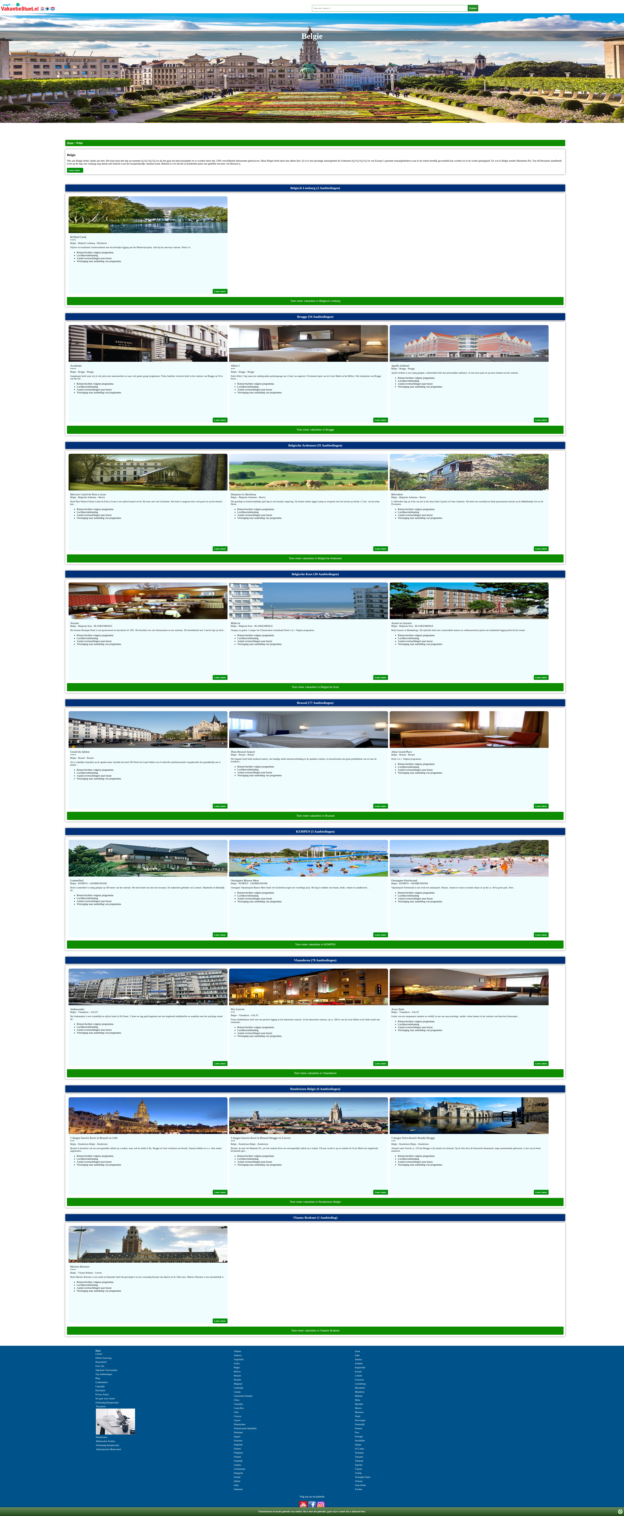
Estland (237, 1449)
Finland (237, 1457)
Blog (97, 1378)
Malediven (359, 1392)
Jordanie (359, 1363)
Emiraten (238, 1440)
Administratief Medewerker (108, 1449)
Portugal (359, 1436)
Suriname (359, 1453)
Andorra (237, 1355)
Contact (98, 1354)
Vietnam (359, 1481)
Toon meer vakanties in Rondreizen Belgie (315, 1201)
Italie (357, 1355)
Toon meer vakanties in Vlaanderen (315, 1073)
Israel (357, 1351)
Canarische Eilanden (243, 1396)
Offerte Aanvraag (103, 1358)
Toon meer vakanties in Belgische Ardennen (315, 558)
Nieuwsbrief (101, 1362)
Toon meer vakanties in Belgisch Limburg (315, 301)
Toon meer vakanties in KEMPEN (315, 944)
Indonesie (238, 1489)
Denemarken (239, 1424)
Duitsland (238, 1432)
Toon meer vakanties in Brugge (315, 429)
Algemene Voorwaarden (106, 1370)
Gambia (237, 1465)
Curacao (237, 1416)
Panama (358, 1428)
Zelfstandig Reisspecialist (107, 1402)
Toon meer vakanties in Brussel (315, 815)
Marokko (359, 1404)
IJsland (237, 1481)
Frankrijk (238, 1461)
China (236, 1400)
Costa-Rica (239, 1408)
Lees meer (74, 170)
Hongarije (238, 1473)
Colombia (238, 1404)
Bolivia (237, 1371)
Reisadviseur (101, 1437)
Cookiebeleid (101, 1382)
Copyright (100, 1386)
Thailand (359, 1461)
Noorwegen (360, 1420)
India (236, 1485)
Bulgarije (238, 1384)
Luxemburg (360, 1384)
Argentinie (239, 1359)
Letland (358, 1375)
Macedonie (360, 1388)
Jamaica (358, 1359)
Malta (357, 1400)
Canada (237, 1392)
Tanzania (359, 1457)
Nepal (357, 1416)
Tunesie (358, 1469)
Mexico (358, 1408)
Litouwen (359, 1380)
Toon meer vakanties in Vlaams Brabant (315, 1330)
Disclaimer (100, 1390)
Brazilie (237, 1380)
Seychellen (360, 1440)
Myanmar (359, 1412)
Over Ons (99, 1366)
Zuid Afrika (360, 1485)
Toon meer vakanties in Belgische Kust (315, 687)
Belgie (237, 1367)
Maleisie (359, 1396)
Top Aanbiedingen (103, 1374)
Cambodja (238, 1388)
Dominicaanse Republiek (245, 1428)
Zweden (358, 1489)
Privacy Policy (102, 1394)
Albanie (237, 1351)
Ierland (237, 1477)
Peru (357, 1432)
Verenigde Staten (362, 1477)
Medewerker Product (105, 1441)
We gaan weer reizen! (105, 1398)
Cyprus (237, 1420)
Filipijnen (238, 1453)
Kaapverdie (360, 1367)
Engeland (238, 1444)
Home (70, 143)
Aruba (237, 1363)
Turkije (358, 1473)
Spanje (358, 1444)
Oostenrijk (359, 1424)
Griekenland (239, 1469)
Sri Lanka (359, 1449)
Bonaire (237, 1375)
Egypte (237, 1436)
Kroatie (358, 1371)
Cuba (236, 1412)
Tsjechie (358, 1465)
